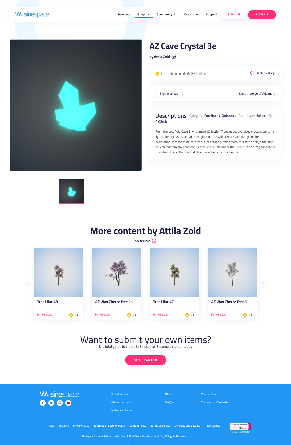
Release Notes (121, 410)
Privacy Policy (81, 425)
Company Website (214, 402)
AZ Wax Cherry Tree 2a (114, 302)
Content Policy (137, 425)
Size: (271, 115)
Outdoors (229, 115)
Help (51, 425)
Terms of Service (160, 425)
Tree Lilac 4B (47, 302)
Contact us (209, 394)
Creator (191, 14)
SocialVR (64, 425)
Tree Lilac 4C (163, 302)
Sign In (234, 14)
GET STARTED (146, 360)
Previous (28, 284)
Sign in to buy (169, 93)
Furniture (211, 115)
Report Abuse (212, 425)
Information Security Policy (109, 425)
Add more (268, 93)
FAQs (169, 402)
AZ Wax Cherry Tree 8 (229, 302)
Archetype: (247, 115)
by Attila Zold (159, 56)
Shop (144, 14)
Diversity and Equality (187, 425)
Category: (196, 115)
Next (263, 284)
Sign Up (262, 14)
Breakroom (119, 394)
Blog (168, 394)
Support (211, 14)
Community (167, 14)
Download (124, 14)
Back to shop (265, 73)
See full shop (142, 240)
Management (121, 402)
